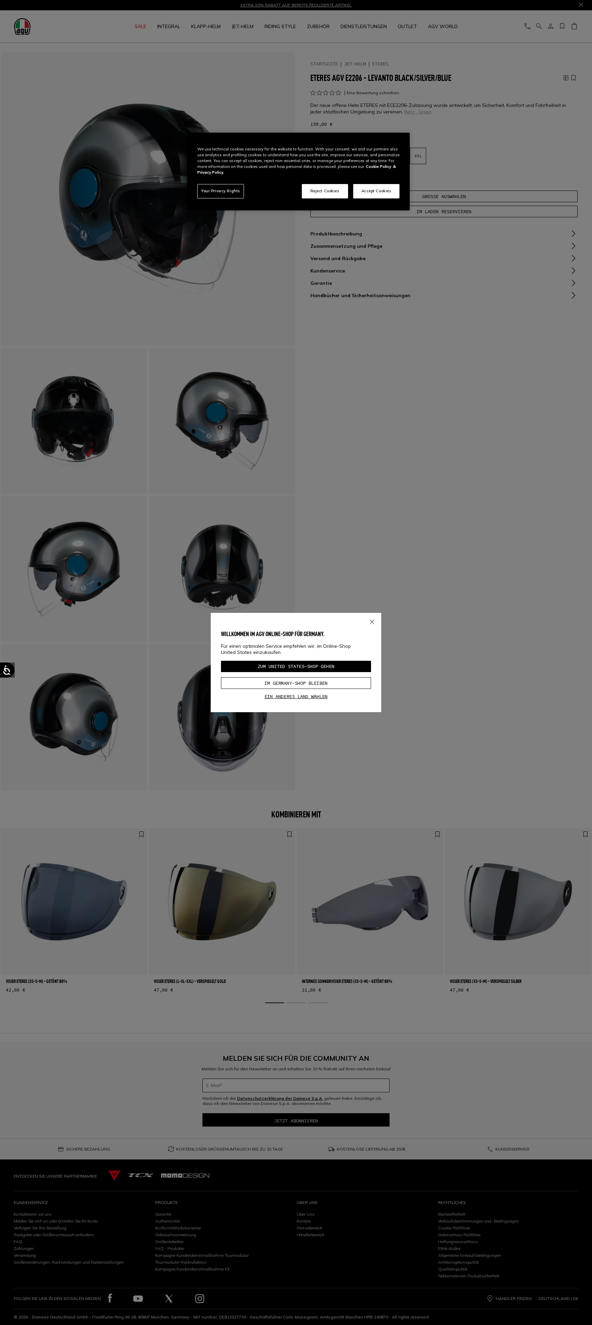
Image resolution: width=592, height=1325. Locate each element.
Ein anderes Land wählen (296, 696)
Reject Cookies (325, 191)
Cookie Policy (378, 166)
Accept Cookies (376, 191)
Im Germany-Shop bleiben (296, 683)
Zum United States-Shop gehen (296, 666)
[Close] (372, 621)
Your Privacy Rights (220, 191)
